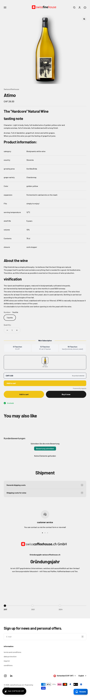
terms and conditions (12, 652)
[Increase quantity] (16, 330)
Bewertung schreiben (45, 448)
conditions (8, 665)
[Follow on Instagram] (5, 675)
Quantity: (7, 325)
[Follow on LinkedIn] (11, 675)
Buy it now (66, 394)
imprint (7, 661)
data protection (10, 656)
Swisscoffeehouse (11, 89)
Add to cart (11, 383)
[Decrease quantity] (7, 330)
